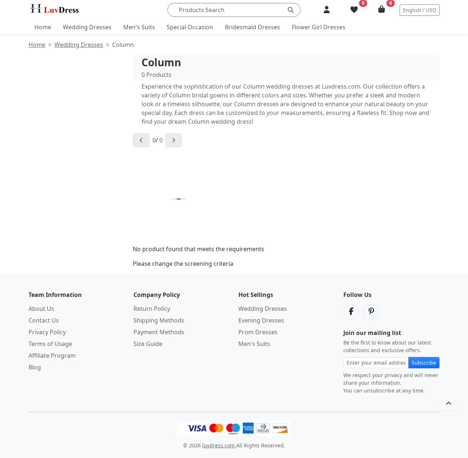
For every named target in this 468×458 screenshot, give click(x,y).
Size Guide (147, 344)
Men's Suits (139, 27)
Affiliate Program (52, 355)
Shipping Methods (158, 320)
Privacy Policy (47, 332)
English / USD (419, 10)
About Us (41, 309)
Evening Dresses (261, 320)
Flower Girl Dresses (319, 27)
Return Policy (151, 309)
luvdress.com (219, 445)
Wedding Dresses (87, 27)
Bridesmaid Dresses (252, 27)
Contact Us (44, 320)
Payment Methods (158, 332)
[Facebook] (351, 312)
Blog (35, 367)
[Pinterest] (371, 312)
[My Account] (326, 10)
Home (42, 27)
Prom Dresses (258, 332)
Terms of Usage (50, 344)
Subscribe (424, 362)
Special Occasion (190, 27)
